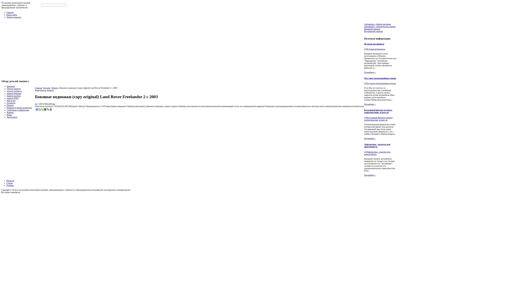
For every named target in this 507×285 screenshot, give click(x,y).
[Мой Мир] (45, 109)
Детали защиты (14, 89)
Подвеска (11, 103)
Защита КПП (12, 98)
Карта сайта (11, 15)
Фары (9, 115)
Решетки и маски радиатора (19, 108)
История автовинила (374, 44)
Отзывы (10, 185)
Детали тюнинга (13, 17)
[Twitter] (39, 109)
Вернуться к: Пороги (44, 90)
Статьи (9, 183)
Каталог (46, 88)
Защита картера (14, 96)
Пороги (10, 105)
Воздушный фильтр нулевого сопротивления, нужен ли (378, 111)
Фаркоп (10, 112)
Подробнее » (370, 72)
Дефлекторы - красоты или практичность (377, 145)
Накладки (11, 100)
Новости (10, 181)
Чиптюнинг (12, 117)
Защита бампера (14, 93)
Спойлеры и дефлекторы (18, 110)
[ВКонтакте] (37, 109)
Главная (9, 12)
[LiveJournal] (48, 109)
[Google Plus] (50, 109)
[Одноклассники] (42, 109)
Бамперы (11, 86)
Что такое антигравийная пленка (380, 78)
